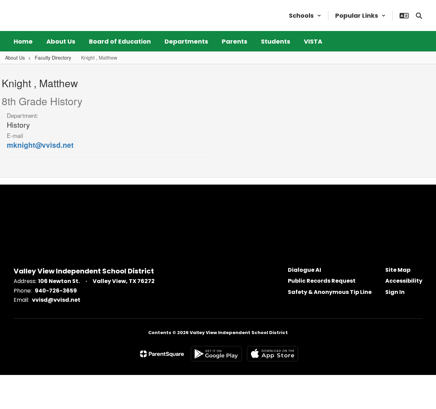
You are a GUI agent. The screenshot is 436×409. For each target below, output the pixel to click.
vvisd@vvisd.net (56, 300)
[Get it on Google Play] (216, 353)
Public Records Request (322, 281)
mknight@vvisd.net (40, 145)
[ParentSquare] (162, 354)
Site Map (397, 270)
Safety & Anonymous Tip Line (330, 292)
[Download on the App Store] (272, 353)
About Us (15, 57)
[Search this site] (419, 15)
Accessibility (403, 281)
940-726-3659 (56, 291)
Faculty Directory (53, 57)
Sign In (395, 292)
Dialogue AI (304, 270)
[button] (305, 15)
